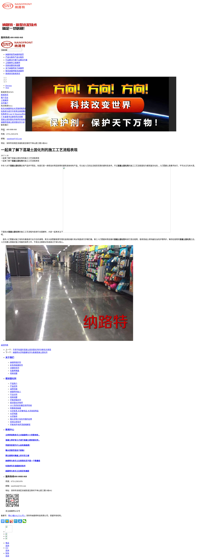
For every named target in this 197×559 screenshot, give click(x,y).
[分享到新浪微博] (11, 521)
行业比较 (13, 394)
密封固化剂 (10, 378)
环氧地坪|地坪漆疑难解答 (20, 425)
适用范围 (13, 389)
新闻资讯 (4, 95)
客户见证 (4, 98)
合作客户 (4, 103)
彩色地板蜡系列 (16, 365)
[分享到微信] (24, 521)
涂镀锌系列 (14, 368)
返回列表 (4, 345)
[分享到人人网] (20, 521)
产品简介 (13, 383)
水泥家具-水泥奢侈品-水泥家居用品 (24, 411)
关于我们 (9, 357)
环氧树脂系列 (15, 400)
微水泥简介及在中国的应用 (21, 419)
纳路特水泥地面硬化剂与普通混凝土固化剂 (30, 352)
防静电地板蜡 (15, 408)
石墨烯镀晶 (14, 371)
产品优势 (13, 386)
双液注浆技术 (15, 422)
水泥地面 (13, 414)
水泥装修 (13, 416)
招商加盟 (13, 373)
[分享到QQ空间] (7, 521)
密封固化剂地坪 (16, 403)
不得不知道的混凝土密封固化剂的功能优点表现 (32, 350)
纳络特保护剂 (15, 362)
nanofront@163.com (14, 139)
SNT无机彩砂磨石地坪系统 (21, 405)
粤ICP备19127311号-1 (16, 516)
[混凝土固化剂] (69, 340)
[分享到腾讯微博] (16, 521)
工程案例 (4, 100)
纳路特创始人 (15, 392)
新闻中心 (9, 429)
